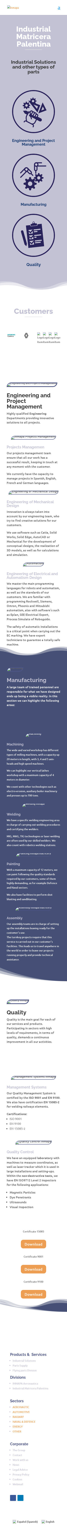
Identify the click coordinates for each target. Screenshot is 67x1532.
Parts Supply (20, 1365)
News (16, 1464)
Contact (17, 1455)
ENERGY (18, 1426)
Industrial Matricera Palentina (30, 1388)
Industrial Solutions (24, 1360)
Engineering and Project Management (33, 142)
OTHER (17, 1431)
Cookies (17, 1479)
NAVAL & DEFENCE (24, 1421)
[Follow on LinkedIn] (20, 1498)
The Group (19, 1450)
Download (33, 1244)
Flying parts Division (25, 1370)
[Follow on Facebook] (13, 1498)
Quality (33, 264)
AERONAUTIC (21, 1407)
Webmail (18, 1484)
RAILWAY (18, 1417)
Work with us (20, 1460)
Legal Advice (20, 1469)
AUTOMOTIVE (21, 1412)
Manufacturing (34, 204)
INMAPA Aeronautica (25, 1383)
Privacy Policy (21, 1474)
